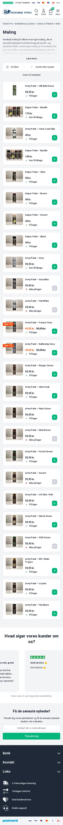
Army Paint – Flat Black (37, 605)
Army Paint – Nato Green (38, 408)
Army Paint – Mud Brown (38, 430)
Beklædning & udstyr (25, 24)
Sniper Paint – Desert (36, 215)
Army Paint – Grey (34, 258)
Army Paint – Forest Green (39, 451)
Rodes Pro (8, 24)
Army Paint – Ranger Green (39, 365)
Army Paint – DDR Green (37, 537)
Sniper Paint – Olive (35, 172)
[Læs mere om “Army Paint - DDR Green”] (54, 546)
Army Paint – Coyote (35, 583)
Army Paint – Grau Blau (37, 279)
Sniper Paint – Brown (36, 193)
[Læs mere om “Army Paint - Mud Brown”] (54, 438)
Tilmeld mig (31, 736)
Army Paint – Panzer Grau (38, 322)
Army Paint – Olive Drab (37, 387)
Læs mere (31, 58)
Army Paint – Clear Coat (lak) (40, 129)
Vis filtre (14, 67)
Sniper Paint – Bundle (36, 107)
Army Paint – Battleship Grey (40, 344)
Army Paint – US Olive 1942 (39, 494)
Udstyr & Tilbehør (45, 24)
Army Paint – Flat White (37, 301)
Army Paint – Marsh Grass (38, 516)
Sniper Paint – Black (35, 236)
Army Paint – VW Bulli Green (39, 86)
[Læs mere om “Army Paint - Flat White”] (54, 309)
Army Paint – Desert (35, 473)
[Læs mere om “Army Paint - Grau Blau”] (54, 288)
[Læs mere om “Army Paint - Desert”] (54, 481)
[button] (54, 94)
